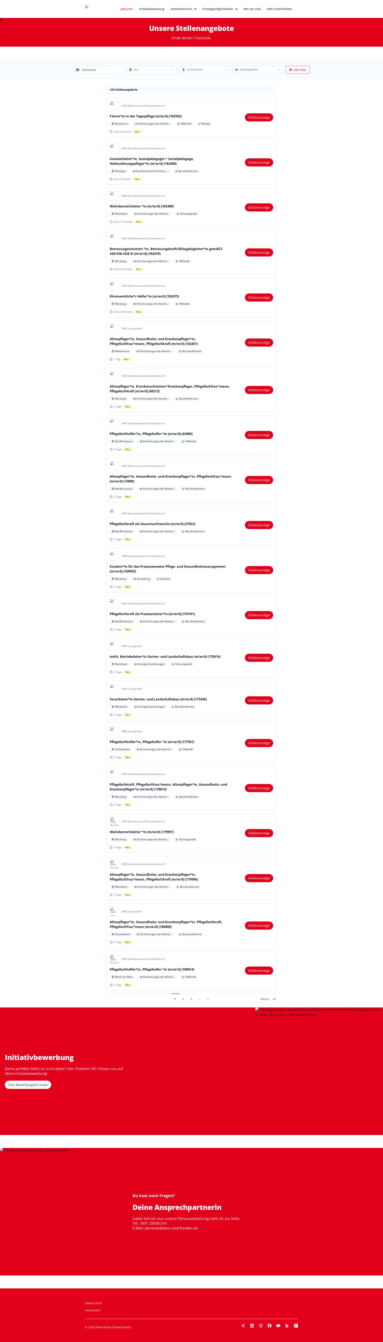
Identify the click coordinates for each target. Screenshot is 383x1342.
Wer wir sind (252, 9)
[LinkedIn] (252, 1326)
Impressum (92, 1310)
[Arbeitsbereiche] (195, 9)
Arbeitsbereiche (181, 9)
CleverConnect (121, 1327)
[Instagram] (261, 1326)
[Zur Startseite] (94, 9)
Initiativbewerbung (151, 9)
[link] (259, 117)
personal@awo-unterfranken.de (171, 1228)
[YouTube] (278, 1326)
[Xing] (243, 1326)
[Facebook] (269, 1326)
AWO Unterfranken (279, 9)
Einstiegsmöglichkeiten (217, 9)
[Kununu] (287, 1326)
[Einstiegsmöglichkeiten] (236, 9)
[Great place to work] (296, 1326)
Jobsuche (126, 9)
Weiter (265, 999)
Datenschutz (93, 1303)
